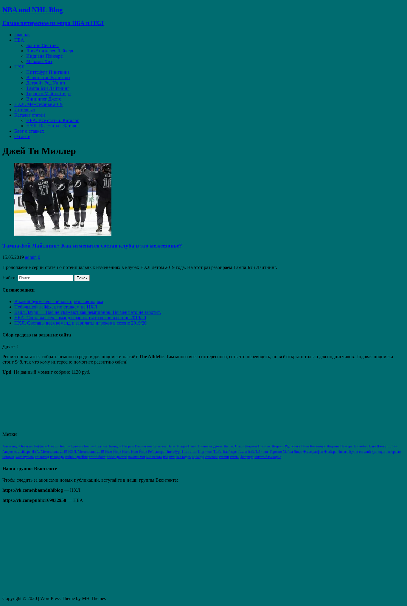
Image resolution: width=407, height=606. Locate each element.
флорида (246, 457)
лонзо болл (97, 457)
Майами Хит (39, 61)
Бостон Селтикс (42, 45)
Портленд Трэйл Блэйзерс (217, 452)
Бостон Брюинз (71, 446)
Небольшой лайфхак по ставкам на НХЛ (55, 306)
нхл (172, 457)
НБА (19, 40)
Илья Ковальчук (313, 446)
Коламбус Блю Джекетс (371, 446)
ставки (224, 457)
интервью (393, 452)
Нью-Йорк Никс (117, 452)
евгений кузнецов (372, 452)
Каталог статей (29, 115)
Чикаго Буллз (348, 452)
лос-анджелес (117, 457)
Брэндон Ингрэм (121, 446)
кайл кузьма (24, 457)
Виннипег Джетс (43, 98)
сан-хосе (211, 457)
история (8, 457)
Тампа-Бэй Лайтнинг (47, 88)
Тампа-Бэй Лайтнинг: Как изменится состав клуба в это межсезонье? (92, 245)
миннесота (154, 457)
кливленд (42, 457)
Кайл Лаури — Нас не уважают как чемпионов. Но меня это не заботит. (87, 312)
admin (31, 257)
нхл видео (183, 457)
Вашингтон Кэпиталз (48, 77)
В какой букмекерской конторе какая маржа (58, 301)
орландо (198, 457)
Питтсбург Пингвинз (47, 72)
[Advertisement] (181, 549)
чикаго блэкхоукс (267, 457)
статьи (234, 457)
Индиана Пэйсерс (44, 56)
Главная (22, 34)
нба (165, 457)
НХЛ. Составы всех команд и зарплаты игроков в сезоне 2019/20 (80, 322)
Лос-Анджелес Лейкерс (50, 50)
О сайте (22, 136)
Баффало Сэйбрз (46, 446)
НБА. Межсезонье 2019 (49, 452)
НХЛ (19, 66)
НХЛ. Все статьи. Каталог (53, 125)
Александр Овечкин (17, 446)
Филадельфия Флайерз (319, 452)
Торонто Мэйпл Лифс (48, 93)
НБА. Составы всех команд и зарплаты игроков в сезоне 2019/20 (80, 317)
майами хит (136, 457)
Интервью (24, 109)
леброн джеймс (76, 457)
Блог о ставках (29, 131)
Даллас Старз (234, 446)
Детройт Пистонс (258, 446)
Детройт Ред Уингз (45, 82)
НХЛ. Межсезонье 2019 (38, 104)
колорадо (57, 457)
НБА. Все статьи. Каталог (52, 120)
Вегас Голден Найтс (182, 446)
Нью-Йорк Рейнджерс (147, 452)
